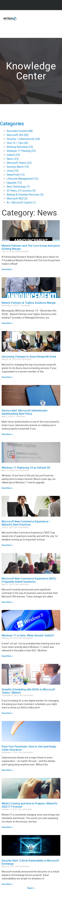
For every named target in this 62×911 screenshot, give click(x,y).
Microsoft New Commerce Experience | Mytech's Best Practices (25, 523)
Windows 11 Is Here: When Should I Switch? (28, 635)
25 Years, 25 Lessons (21, 190)
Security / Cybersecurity (23, 139)
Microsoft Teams (19, 162)
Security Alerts (18, 166)
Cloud (13, 170)
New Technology (18, 186)
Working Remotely (20, 146)
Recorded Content (20, 131)
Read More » (7, 269)
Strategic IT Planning (21, 150)
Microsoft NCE (17, 198)
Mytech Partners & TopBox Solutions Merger (29, 302)
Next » (31, 888)
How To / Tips (17, 142)
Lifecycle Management (22, 178)
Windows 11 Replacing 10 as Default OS (26, 467)
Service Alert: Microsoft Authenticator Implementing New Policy (25, 412)
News (13, 158)
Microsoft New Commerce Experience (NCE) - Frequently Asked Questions (30, 580)
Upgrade (14, 182)
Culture (13, 154)
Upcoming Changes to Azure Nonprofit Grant (29, 356)
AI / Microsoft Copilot (21, 202)
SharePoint (16, 174)
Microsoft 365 (17, 135)
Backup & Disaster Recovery (25, 194)
